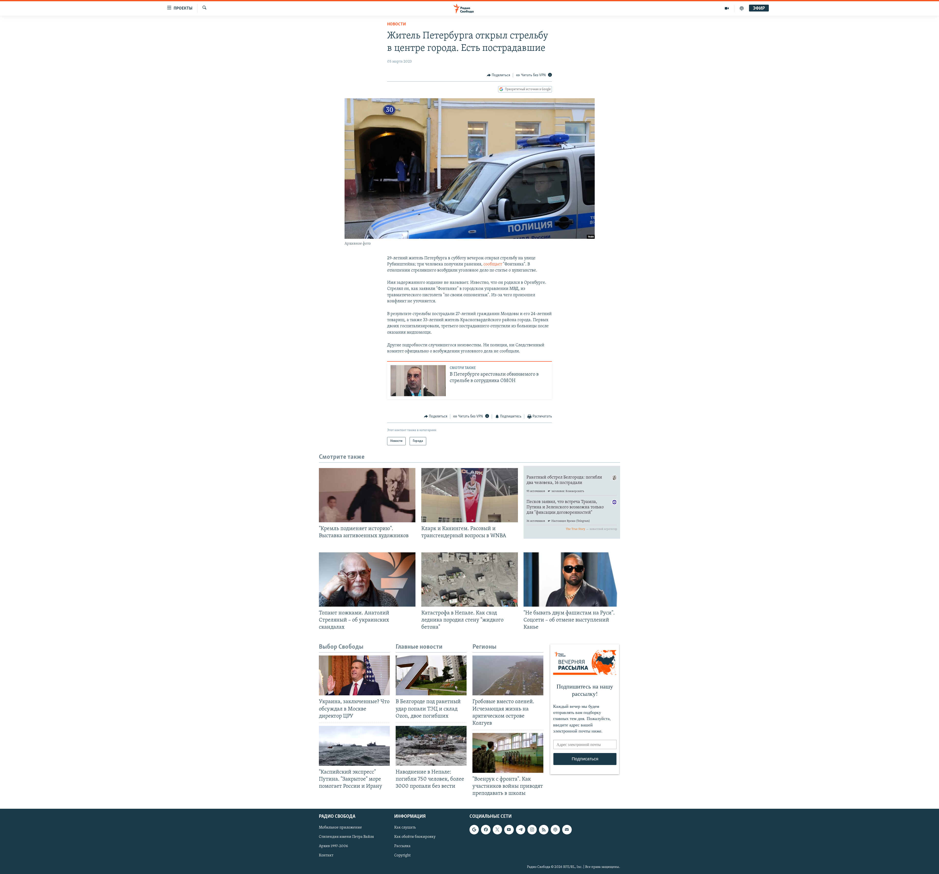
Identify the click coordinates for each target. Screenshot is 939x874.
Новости (396, 24)
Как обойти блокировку (415, 837)
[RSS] (543, 829)
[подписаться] (566, 829)
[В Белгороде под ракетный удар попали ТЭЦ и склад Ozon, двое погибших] (431, 675)
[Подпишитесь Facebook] (485, 829)
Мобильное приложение (340, 828)
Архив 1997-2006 (333, 846)
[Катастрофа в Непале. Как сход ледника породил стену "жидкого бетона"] (469, 579)
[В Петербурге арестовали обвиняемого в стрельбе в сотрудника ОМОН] (418, 380)
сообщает (492, 264)
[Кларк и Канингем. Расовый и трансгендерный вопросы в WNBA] (469, 495)
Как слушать (405, 828)
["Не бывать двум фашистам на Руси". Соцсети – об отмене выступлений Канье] (572, 579)
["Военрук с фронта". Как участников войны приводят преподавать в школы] (507, 753)
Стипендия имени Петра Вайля (346, 837)
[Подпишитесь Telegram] (520, 829)
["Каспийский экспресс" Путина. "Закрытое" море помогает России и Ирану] (354, 746)
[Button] (498, 75)
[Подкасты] (555, 829)
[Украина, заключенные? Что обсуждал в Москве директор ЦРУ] (354, 675)
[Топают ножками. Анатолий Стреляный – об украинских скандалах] (367, 579)
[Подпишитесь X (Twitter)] (497, 829)
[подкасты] (741, 8)
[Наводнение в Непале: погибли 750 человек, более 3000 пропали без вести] (431, 746)
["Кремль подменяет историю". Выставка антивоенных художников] (367, 495)
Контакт (326, 856)
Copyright (402, 856)
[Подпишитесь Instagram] (532, 829)
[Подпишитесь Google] (474, 829)
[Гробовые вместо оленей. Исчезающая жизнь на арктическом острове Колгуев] (507, 675)
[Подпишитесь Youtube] (509, 829)
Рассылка (402, 846)
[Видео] (726, 8)
